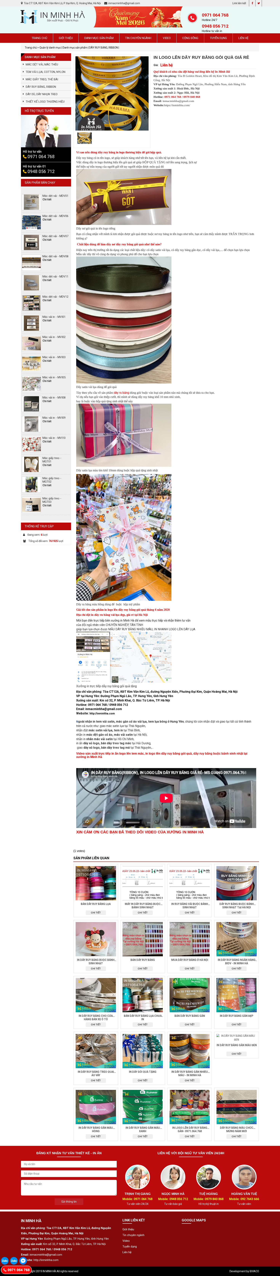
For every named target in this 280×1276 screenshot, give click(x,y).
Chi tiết (96, 912)
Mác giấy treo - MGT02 (51, 480)
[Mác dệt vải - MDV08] (31, 263)
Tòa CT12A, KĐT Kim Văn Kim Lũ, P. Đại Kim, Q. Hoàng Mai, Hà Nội (62, 3)
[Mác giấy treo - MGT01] (31, 464)
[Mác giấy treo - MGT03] (31, 505)
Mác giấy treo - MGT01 (51, 459)
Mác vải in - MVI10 (54, 438)
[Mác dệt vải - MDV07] (31, 242)
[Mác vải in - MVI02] (31, 343)
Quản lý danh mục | (51, 47)
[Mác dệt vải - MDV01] (31, 202)
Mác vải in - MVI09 (54, 417)
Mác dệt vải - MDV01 (55, 196)
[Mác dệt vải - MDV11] (31, 283)
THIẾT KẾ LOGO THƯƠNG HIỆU (45, 101)
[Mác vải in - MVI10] (31, 444)
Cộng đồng (190, 38)
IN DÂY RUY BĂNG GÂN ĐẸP (236, 1015)
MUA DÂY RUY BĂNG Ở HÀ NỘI (189, 959)
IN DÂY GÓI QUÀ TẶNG (142, 1071)
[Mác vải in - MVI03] (31, 363)
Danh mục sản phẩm (99, 38)
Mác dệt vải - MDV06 (55, 216)
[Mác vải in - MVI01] (31, 323)
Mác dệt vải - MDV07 (55, 236)
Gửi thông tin (69, 1201)
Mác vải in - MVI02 (54, 337)
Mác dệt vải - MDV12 (55, 296)
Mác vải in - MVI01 (54, 317)
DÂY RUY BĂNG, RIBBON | (104, 47)
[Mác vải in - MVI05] (31, 384)
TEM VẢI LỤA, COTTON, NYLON (45, 72)
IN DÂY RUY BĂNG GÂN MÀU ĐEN (237, 1045)
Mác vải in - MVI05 (54, 377)
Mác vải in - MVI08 (54, 397)
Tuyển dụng (218, 38)
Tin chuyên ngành (138, 38)
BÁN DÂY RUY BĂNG (142, 959)
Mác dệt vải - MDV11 (55, 276)
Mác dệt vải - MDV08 (55, 256)
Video (167, 38)
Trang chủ (39, 38)
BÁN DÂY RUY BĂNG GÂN (189, 1015)
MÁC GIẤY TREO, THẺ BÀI (42, 79)
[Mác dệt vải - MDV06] (31, 222)
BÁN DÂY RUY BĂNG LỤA (96, 903)
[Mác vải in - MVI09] (31, 424)
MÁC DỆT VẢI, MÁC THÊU (42, 64)
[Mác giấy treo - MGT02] (31, 485)
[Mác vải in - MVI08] (31, 404)
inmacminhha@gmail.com (124, 3)
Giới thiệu (66, 38)
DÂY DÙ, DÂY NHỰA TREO (42, 94)
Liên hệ (243, 38)
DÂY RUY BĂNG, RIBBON (41, 86)
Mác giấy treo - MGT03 (51, 500)
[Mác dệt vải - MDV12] (31, 303)
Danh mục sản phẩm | (76, 47)
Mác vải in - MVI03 (54, 357)
